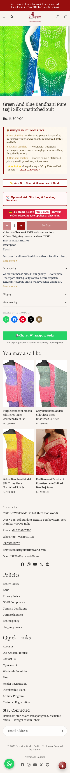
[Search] (12, 17)
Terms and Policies (35, 757)
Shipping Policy (12, 627)
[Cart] (66, 17)
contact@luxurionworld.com (28, 550)
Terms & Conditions (15, 608)
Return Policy (11, 583)
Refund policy (11, 620)
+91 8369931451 (25, 536)
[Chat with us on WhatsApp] (9, 764)
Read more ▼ (10, 260)
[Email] (39, 319)
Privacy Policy (11, 596)
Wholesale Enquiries (15, 671)
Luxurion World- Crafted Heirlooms (34, 746)
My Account (10, 665)
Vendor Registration (15, 683)
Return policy (9, 268)
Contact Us (9, 659)
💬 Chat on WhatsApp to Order (35, 335)
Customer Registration (16, 702)
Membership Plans (14, 689)
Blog (5, 677)
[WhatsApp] (6, 319)
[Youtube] (35, 564)
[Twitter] (41, 564)
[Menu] (4, 17)
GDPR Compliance (14, 602)
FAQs (6, 590)
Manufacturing (10, 302)
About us (8, 646)
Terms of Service (13, 614)
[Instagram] (29, 564)
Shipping (7, 294)
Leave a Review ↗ (30, 170)
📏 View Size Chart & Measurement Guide (35, 183)
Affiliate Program (13, 696)
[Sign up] (62, 731)
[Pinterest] (22, 319)
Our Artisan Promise (15, 652)
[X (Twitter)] (31, 319)
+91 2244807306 (21, 530)
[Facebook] (14, 319)
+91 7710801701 (11, 543)
